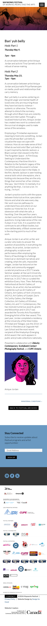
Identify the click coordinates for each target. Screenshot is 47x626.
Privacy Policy (10, 599)
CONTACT (10, 596)
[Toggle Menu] (42, 5)
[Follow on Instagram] (7, 476)
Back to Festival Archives (23, 408)
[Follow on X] (17, 476)
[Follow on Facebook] (12, 476)
